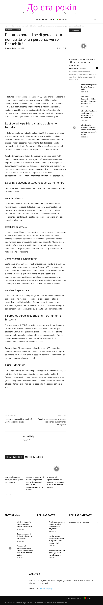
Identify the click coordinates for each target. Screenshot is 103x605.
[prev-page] (6, 494)
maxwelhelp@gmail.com (49, 588)
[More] (30, 53)
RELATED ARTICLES (14, 457)
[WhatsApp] (24, 53)
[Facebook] (7, 53)
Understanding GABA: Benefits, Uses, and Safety (89, 87)
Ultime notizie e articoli (45, 20)
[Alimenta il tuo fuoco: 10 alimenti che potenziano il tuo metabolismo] (74, 113)
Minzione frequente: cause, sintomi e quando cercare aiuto (14, 479)
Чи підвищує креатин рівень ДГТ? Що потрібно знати (57, 553)
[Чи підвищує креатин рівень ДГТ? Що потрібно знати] (42, 552)
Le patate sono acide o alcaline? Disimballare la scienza (18, 420)
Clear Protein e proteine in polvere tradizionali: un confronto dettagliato (52, 422)
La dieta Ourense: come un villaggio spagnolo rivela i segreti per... (82, 62)
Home (7, 26)
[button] (95, 20)
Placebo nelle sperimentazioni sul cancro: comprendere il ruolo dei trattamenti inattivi (56, 482)
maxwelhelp (11, 48)
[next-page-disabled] (10, 494)
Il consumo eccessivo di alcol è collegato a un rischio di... (24, 536)
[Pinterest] (19, 53)
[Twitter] (13, 53)
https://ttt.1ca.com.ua (29, 440)
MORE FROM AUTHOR (34, 457)
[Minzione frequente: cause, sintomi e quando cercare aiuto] (14, 468)
